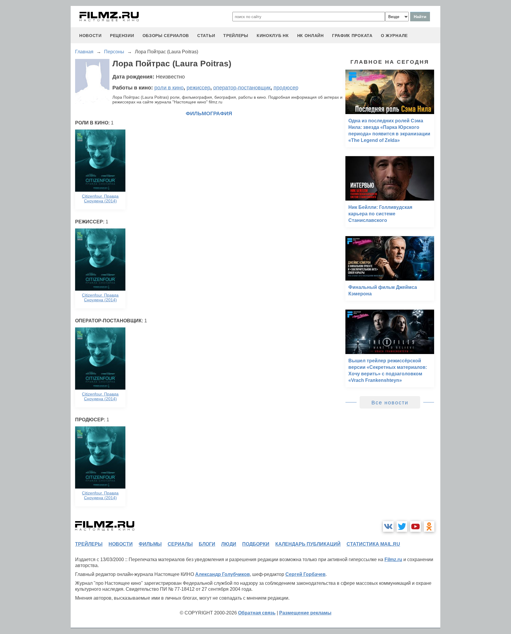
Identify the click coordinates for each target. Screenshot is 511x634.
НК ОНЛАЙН (310, 35)
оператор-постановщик (242, 88)
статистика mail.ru (373, 544)
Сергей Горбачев (305, 574)
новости (90, 35)
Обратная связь (257, 612)
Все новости (389, 403)
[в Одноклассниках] (429, 526)
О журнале (394, 35)
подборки (255, 544)
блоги (207, 544)
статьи (206, 35)
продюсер (286, 88)
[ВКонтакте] (388, 526)
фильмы (150, 544)
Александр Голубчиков (222, 574)
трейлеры (235, 35)
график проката (352, 35)
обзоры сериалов (166, 35)
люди (228, 544)
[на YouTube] (415, 526)
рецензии (122, 35)
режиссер (198, 88)
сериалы (180, 544)
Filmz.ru (393, 559)
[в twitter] (402, 526)
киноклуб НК (273, 35)
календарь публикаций (308, 544)
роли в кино (169, 88)
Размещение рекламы (305, 612)
